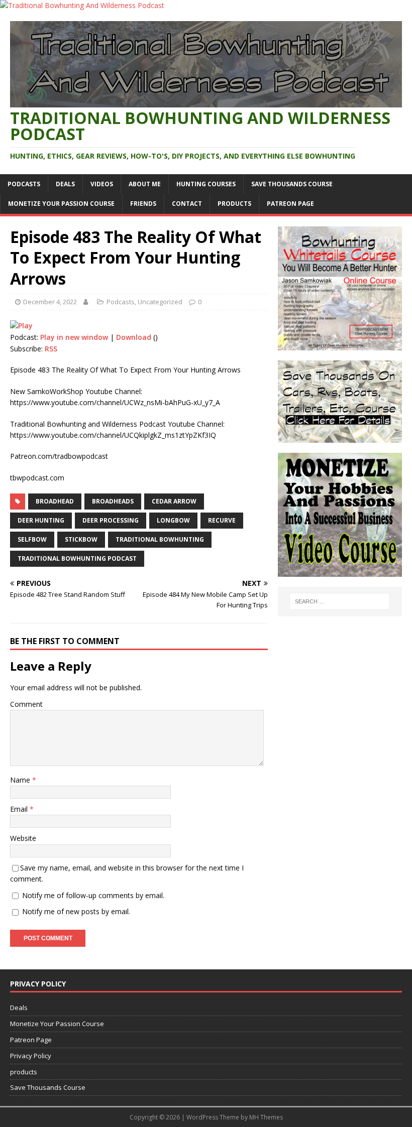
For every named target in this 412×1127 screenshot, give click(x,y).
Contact (187, 203)
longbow (173, 520)
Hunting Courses (206, 184)
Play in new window (74, 337)
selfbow (32, 539)
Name (21, 780)
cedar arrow (174, 501)
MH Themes (266, 1117)
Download (133, 337)
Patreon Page (290, 203)
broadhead (55, 501)
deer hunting (41, 520)
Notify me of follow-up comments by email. (93, 895)
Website (23, 838)
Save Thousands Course (292, 184)
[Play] (21, 325)
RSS (51, 348)
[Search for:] (339, 601)
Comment (26, 704)
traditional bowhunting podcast (77, 558)
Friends (143, 203)
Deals (65, 184)
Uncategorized (160, 301)
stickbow (81, 539)
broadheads (113, 501)
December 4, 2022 (50, 301)
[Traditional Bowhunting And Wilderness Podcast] (82, 5)
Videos (101, 184)
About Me (145, 184)
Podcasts (24, 184)
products (234, 203)
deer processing (110, 520)
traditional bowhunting (160, 539)
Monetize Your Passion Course (61, 203)
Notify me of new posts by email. (76, 911)
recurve (222, 520)
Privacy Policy (30, 1055)
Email (20, 809)
